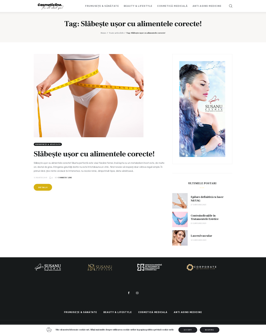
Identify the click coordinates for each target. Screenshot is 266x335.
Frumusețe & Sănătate (47, 144)
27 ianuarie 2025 (198, 205)
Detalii (43, 187)
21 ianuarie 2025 (198, 223)
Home (103, 33)
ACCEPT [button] (188, 330)
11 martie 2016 (40, 178)
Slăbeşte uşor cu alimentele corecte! (94, 154)
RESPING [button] (209, 330)
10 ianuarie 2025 (198, 240)
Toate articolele (116, 33)
